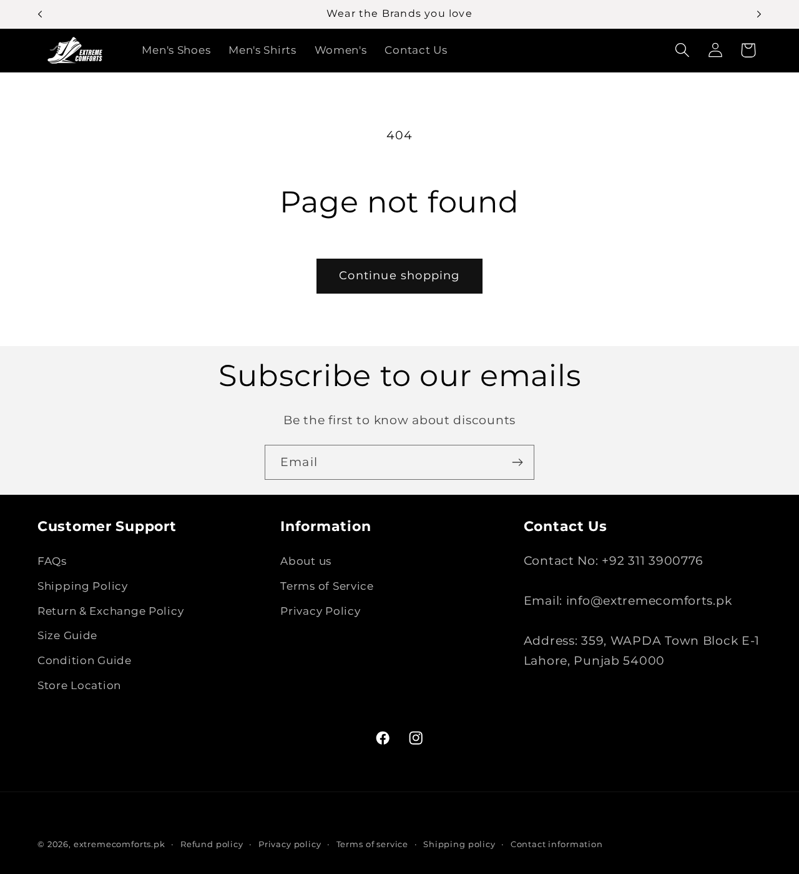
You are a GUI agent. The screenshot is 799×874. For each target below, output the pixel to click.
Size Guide (67, 635)
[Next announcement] (759, 14)
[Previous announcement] (40, 14)
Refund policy (211, 844)
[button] (682, 50)
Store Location (79, 685)
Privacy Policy (320, 611)
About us (305, 561)
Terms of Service (327, 586)
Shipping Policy (82, 586)
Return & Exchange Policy (110, 611)
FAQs (52, 561)
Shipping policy (459, 844)
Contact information (557, 844)
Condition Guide (84, 660)
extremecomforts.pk (119, 844)
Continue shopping (399, 275)
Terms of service (372, 844)
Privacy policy (289, 844)
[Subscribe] (517, 462)
